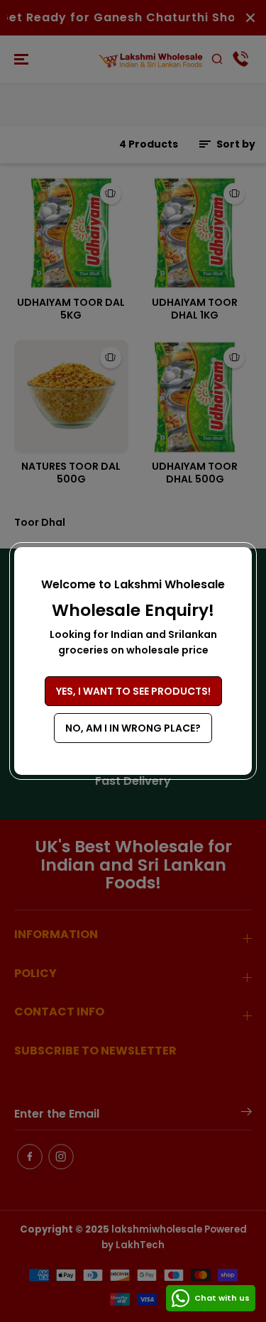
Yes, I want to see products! (133, 691)
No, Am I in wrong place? (133, 728)
